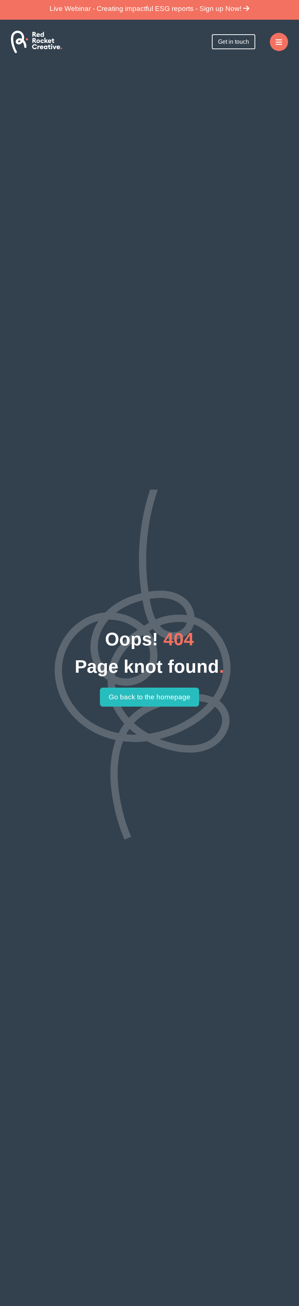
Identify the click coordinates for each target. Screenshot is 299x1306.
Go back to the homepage (149, 697)
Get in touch (233, 42)
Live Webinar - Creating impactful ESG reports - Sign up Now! (146, 8)
